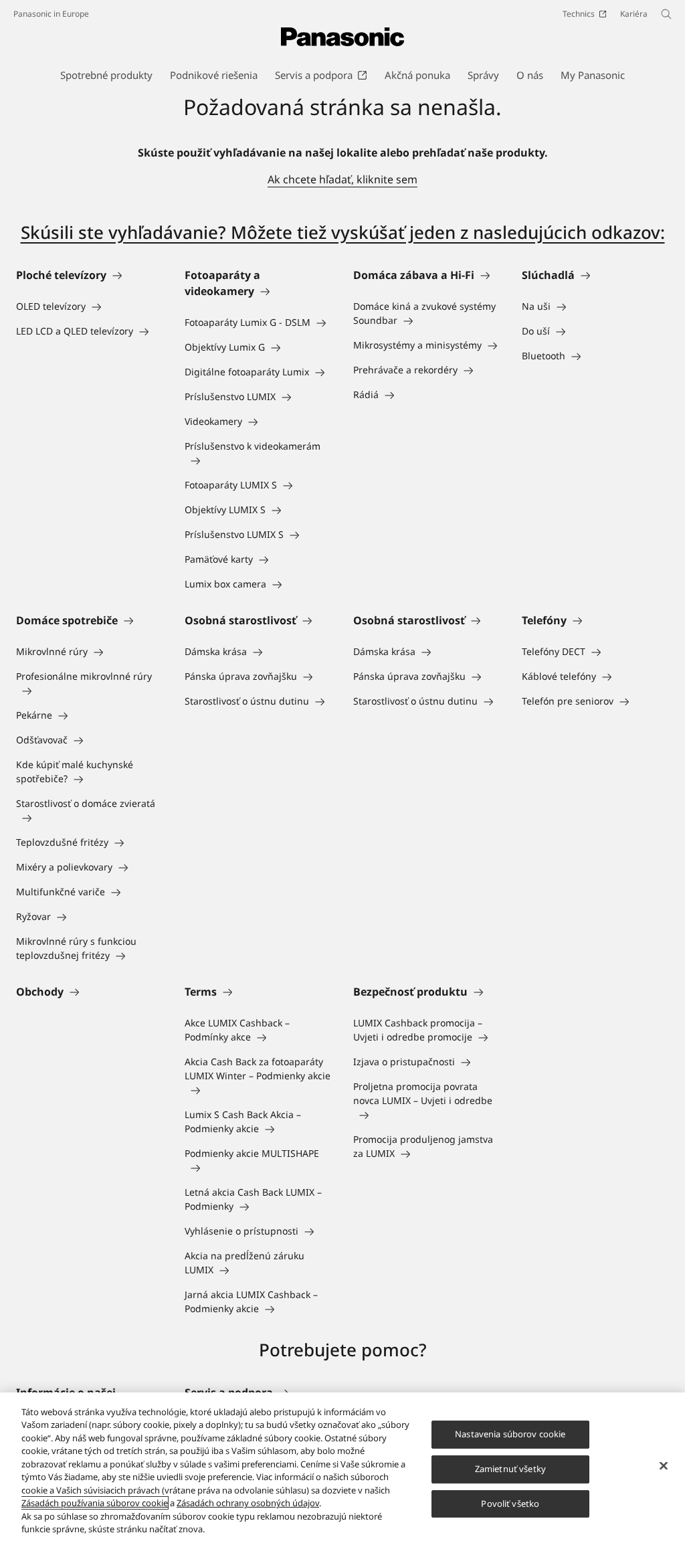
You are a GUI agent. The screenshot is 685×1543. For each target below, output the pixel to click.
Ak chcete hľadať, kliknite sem (342, 179)
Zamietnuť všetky (510, 1469)
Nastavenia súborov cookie (510, 1435)
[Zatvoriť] (663, 1466)
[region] (342, 1467)
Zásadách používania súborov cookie (94, 1503)
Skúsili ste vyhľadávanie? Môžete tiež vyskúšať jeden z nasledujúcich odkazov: (343, 232)
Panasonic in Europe (51, 13)
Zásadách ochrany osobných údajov (248, 1503)
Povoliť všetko (510, 1503)
